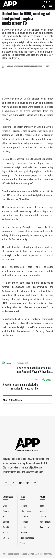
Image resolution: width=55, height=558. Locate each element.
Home (42, 505)
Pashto (6, 510)
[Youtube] (20, 483)
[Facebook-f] (6, 483)
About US (43, 510)
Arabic (5, 532)
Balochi (6, 521)
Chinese (6, 537)
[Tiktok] (35, 483)
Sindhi (5, 516)
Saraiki (6, 527)
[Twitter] (28, 483)
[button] (44, 6)
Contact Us (44, 527)
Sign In (47, 1)
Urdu (5, 505)
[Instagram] (13, 483)
